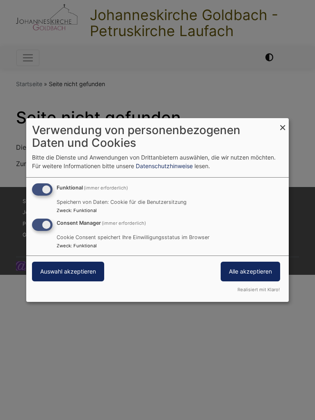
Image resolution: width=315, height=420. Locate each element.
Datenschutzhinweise (164, 165)
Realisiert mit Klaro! (258, 289)
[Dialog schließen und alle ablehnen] (282, 123)
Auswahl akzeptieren (68, 271)
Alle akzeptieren (250, 271)
